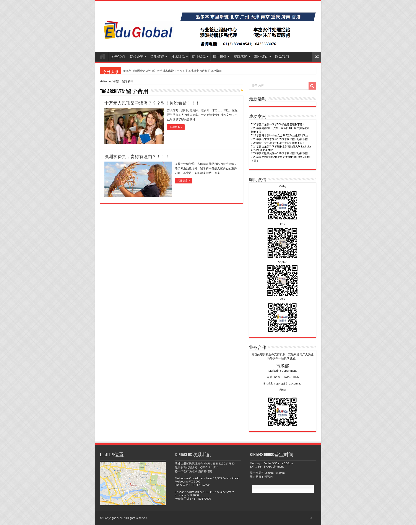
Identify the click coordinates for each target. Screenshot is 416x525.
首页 (102, 56)
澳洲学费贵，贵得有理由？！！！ (136, 156)
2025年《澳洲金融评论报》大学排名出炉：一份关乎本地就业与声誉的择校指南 (172, 70)
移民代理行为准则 (186, 471)
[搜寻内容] (312, 86)
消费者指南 (205, 471)
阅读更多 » (176, 127)
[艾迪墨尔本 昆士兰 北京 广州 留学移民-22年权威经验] (208, 26)
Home (107, 81)
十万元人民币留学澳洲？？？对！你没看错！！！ (152, 103)
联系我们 (282, 57)
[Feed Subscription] (242, 90)
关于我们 (118, 57)
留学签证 (157, 57)
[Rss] (310, 517)
